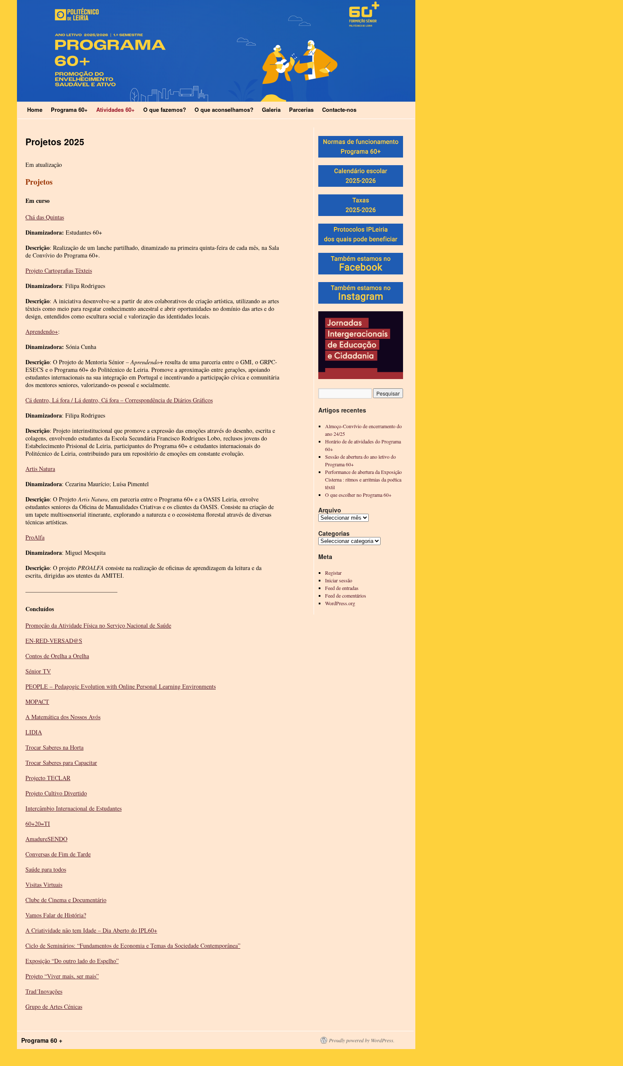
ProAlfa (34, 537)
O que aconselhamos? (224, 109)
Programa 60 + (41, 1040)
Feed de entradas (342, 587)
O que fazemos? (164, 109)
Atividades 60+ (115, 109)
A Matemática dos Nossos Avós (62, 717)
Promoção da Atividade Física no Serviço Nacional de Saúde (98, 625)
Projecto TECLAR (47, 778)
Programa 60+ (69, 109)
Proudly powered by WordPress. (362, 1040)
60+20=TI (37, 824)
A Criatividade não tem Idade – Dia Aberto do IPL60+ (91, 930)
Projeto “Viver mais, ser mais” (62, 976)
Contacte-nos (339, 109)
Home (34, 109)
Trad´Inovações (43, 991)
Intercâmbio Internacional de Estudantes (73, 808)
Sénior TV (38, 671)
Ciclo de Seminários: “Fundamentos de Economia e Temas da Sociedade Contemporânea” (132, 945)
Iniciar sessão (338, 580)
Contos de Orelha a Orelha (57, 656)
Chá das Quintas (44, 217)
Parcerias (301, 109)
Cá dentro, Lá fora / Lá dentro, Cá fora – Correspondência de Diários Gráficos (119, 400)
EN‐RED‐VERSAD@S (53, 641)
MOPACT (37, 702)
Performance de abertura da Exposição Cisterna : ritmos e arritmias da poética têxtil (363, 479)
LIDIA (33, 732)
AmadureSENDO (46, 839)
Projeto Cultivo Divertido (56, 793)
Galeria (271, 109)
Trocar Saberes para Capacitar (61, 763)
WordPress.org (340, 603)
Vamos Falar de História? (55, 915)
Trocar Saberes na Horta (54, 747)
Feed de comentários (345, 595)
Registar (333, 572)
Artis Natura (40, 469)
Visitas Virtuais (43, 884)
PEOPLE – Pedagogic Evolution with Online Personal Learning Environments (120, 686)
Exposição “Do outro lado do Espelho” (72, 961)
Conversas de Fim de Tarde (58, 854)
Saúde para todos (45, 869)
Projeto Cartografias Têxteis (58, 270)
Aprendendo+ (41, 331)
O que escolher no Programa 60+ (358, 494)
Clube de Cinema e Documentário (65, 900)
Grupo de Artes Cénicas (53, 1006)
